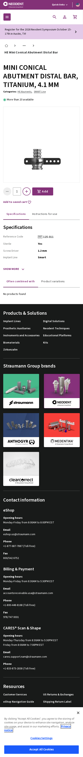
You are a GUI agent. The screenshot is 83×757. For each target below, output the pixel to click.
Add (45, 191)
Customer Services (15, 695)
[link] (6, 45)
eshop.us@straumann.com (19, 534)
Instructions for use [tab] (44, 214)
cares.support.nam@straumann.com (25, 657)
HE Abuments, (25, 91)
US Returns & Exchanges (58, 695)
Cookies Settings (41, 738)
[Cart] (75, 17)
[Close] (78, 712)
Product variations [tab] (53, 281)
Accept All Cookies (41, 749)
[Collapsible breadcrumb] (24, 45)
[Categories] (7, 17)
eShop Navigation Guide (18, 702)
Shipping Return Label (57, 702)
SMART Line (40, 91)
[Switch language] (78, 5)
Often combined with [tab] (20, 281)
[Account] (64, 17)
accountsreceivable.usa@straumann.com (28, 593)
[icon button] (55, 17)
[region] (41, 732)
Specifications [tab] (16, 214)
